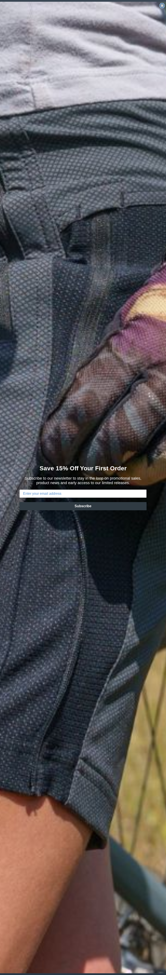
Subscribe (83, 506)
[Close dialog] (162, 5)
